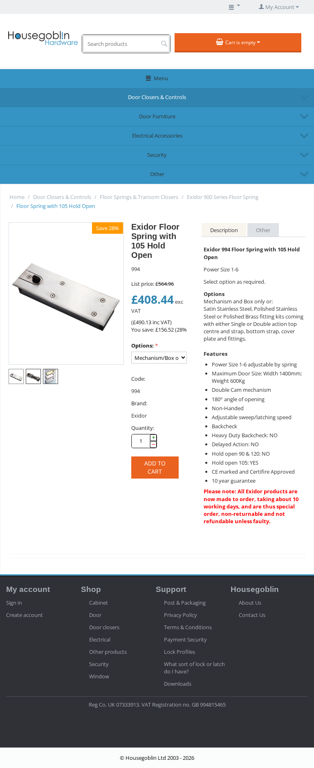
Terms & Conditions (188, 627)
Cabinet (98, 602)
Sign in (14, 602)
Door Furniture (157, 116)
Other (157, 174)
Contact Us (252, 615)
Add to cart (155, 467)
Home (17, 197)
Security (157, 154)
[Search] (164, 44)
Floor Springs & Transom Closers (139, 197)
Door (95, 615)
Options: (142, 345)
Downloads (177, 683)
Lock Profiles (179, 651)
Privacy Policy (180, 615)
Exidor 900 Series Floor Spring (222, 197)
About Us (250, 602)
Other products (108, 651)
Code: (138, 378)
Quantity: (142, 427)
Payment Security (185, 639)
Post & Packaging (185, 602)
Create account (24, 615)
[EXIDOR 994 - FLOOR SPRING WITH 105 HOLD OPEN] (66, 293)
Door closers (104, 627)
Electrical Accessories (157, 135)
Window (99, 676)
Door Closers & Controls (157, 97)
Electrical (99, 639)
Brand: (139, 403)
